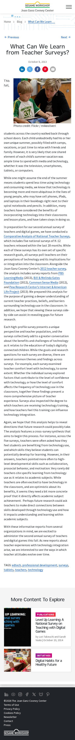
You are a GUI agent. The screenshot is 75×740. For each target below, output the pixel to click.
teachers (21, 570)
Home (7, 21)
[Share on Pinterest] (45, 69)
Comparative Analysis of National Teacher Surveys (37, 236)
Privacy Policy (12, 709)
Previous (13, 37)
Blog (19, 21)
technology (35, 570)
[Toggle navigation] (68, 7)
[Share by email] (53, 69)
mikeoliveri (48, 126)
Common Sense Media (43, 282)
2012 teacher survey (53, 268)
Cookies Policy (12, 713)
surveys (63, 565)
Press (7, 725)
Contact (8, 721)
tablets (9, 570)
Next (64, 37)
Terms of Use (11, 705)
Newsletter (10, 717)
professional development (39, 565)
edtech (16, 565)
